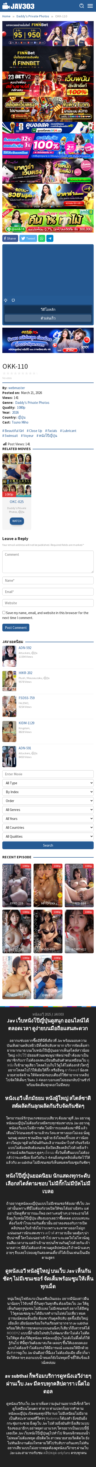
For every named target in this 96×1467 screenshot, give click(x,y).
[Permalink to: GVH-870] (48, 977)
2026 (15, 412)
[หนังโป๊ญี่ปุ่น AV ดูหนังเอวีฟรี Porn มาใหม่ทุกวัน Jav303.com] (18, 5)
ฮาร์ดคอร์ (72, 1070)
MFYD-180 (48, 903)
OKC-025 (17, 501)
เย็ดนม (49, 1152)
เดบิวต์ (50, 1233)
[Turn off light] (5, 300)
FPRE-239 (16, 903)
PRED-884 (79, 903)
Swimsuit (11, 435)
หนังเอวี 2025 (41, 1014)
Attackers (24, 653)
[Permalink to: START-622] (79, 931)
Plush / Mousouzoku (30, 678)
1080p (21, 407)
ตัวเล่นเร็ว (48, 318)
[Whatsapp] (41, 238)
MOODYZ (13, 1333)
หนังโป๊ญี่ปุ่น (48, 435)
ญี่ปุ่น (21, 417)
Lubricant (69, 430)
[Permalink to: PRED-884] (79, 885)
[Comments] (13, 300)
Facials (52, 430)
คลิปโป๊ (21, 1055)
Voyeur (28, 435)
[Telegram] (49, 238)
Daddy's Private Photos (16, 510)
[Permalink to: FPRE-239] (16, 885)
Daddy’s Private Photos (32, 402)
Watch (16, 521)
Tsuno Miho (20, 422)
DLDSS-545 (16, 949)
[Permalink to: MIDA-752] (16, 977)
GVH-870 (48, 995)
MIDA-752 (16, 995)
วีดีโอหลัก (48, 309)
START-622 (79, 949)
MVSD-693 (48, 949)
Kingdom (24, 728)
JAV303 (59, 1014)
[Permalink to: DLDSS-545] (16, 931)
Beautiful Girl (14, 430)
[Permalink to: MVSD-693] (48, 931)
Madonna (52, 1418)
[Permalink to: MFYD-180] (48, 885)
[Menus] (90, 5)
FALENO (23, 703)
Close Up (35, 430)
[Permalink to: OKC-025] (16, 475)
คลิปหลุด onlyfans (56, 1453)
